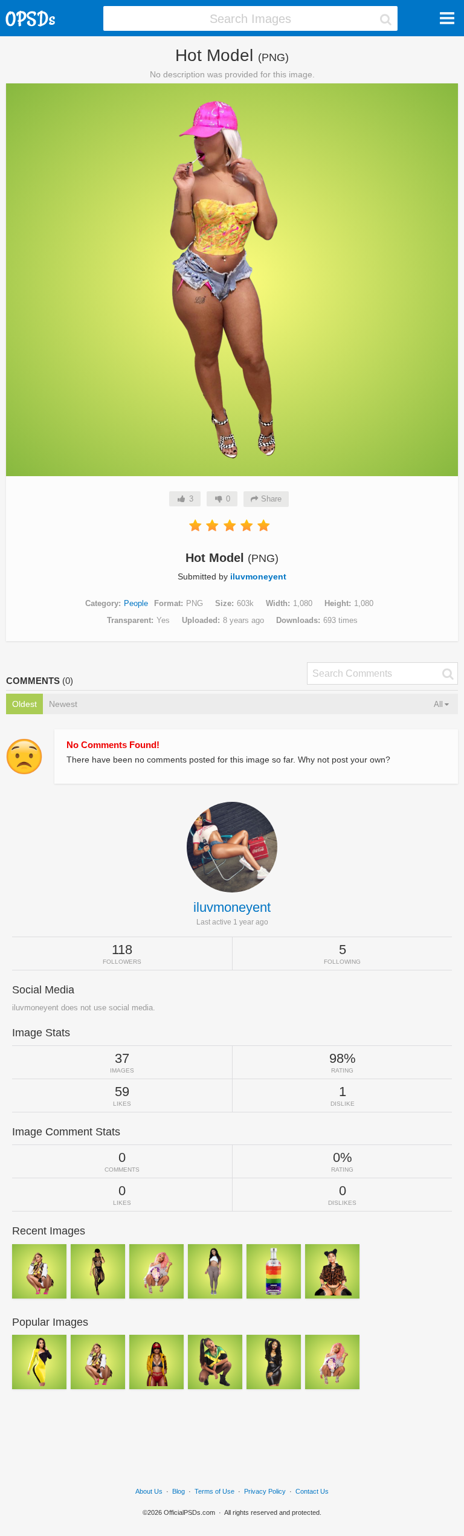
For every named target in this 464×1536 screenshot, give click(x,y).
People (136, 603)
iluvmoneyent (258, 576)
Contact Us (312, 1491)
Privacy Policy (265, 1491)
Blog (178, 1491)
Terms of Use (214, 1491)
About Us (149, 1491)
